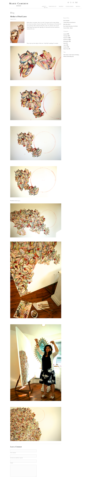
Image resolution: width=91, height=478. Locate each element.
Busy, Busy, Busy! (66, 24)
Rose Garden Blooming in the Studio (70, 26)
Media (78, 6)
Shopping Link (76, 2)
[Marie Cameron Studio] (19, 6)
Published (69, 6)
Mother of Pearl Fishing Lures (68, 56)
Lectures (65, 47)
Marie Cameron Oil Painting (74, 54)
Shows (61, 6)
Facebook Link (71, 2)
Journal (64, 34)
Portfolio (52, 6)
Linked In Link (73, 2)
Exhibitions (65, 39)
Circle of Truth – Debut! (68, 28)
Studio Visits (65, 48)
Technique (65, 35)
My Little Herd (66, 20)
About (44, 6)
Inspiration (65, 37)
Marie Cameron (66, 54)
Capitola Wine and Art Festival (69, 22)
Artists (64, 45)
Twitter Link (68, 2)
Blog (46, 7)
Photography (65, 41)
